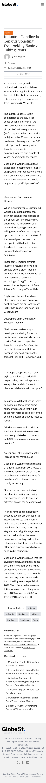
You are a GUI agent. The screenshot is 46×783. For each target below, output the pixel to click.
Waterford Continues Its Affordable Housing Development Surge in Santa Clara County (23, 681)
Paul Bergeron (19, 57)
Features (8, 33)
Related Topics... (16, 608)
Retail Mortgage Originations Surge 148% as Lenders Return (21, 707)
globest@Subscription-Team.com (27, 757)
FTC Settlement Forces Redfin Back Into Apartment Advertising (22, 672)
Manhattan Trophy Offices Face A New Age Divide (23, 664)
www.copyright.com (31, 639)
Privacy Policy (18, 777)
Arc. (18, 774)
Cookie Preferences (33, 777)
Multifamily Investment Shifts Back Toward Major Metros (22, 699)
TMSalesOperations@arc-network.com (20, 644)
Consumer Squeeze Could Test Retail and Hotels (22, 691)
